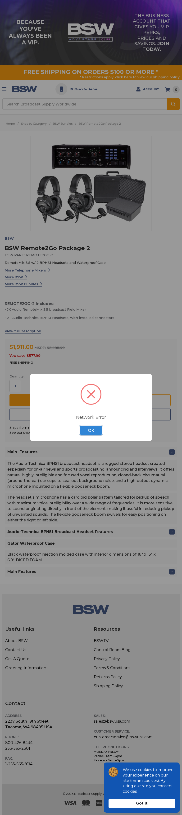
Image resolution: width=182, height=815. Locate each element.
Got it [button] (141, 803)
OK (91, 430)
